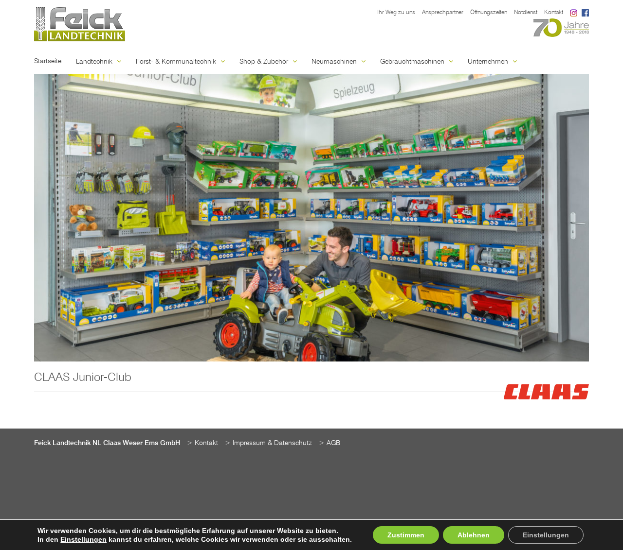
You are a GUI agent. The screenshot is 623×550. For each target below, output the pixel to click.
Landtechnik (95, 61)
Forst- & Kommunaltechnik (177, 61)
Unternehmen (489, 61)
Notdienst (525, 13)
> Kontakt (202, 443)
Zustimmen (405, 535)
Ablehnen (474, 535)
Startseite (47, 61)
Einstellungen (83, 539)
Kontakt (553, 13)
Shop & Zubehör (264, 61)
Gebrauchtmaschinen (413, 61)
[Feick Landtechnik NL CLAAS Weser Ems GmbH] (79, 24)
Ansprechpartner (442, 13)
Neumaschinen (335, 61)
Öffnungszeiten (488, 13)
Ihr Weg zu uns (396, 13)
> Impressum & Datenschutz (268, 443)
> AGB (329, 443)
